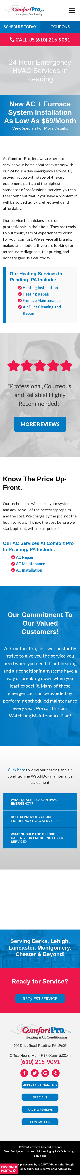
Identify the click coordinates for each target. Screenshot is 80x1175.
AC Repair (25, 557)
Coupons (60, 26)
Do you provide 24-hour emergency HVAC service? (34, 818)
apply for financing (40, 1085)
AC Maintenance (30, 563)
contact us (40, 1122)
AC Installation (29, 570)
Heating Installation (40, 287)
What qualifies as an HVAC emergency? (34, 801)
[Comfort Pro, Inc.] (24, 9)
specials (40, 1097)
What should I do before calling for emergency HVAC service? (37, 837)
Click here (16, 769)
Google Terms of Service (48, 1168)
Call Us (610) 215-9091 (42, 39)
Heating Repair (36, 294)
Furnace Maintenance (42, 300)
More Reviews (40, 424)
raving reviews (40, 1109)
